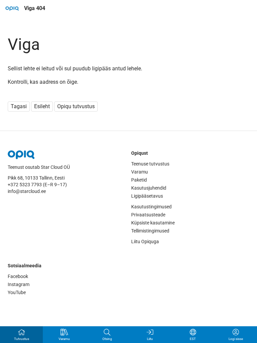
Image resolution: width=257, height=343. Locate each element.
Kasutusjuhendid (148, 188)
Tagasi (19, 106)
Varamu (139, 172)
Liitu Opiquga (145, 241)
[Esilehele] (12, 8)
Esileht (42, 106)
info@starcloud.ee (27, 191)
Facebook (18, 276)
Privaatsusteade (148, 214)
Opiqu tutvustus (76, 106)
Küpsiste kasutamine (153, 222)
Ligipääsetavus (147, 196)
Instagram (18, 284)
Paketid (139, 180)
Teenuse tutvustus (150, 163)
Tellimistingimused (150, 230)
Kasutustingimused (151, 206)
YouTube (17, 292)
